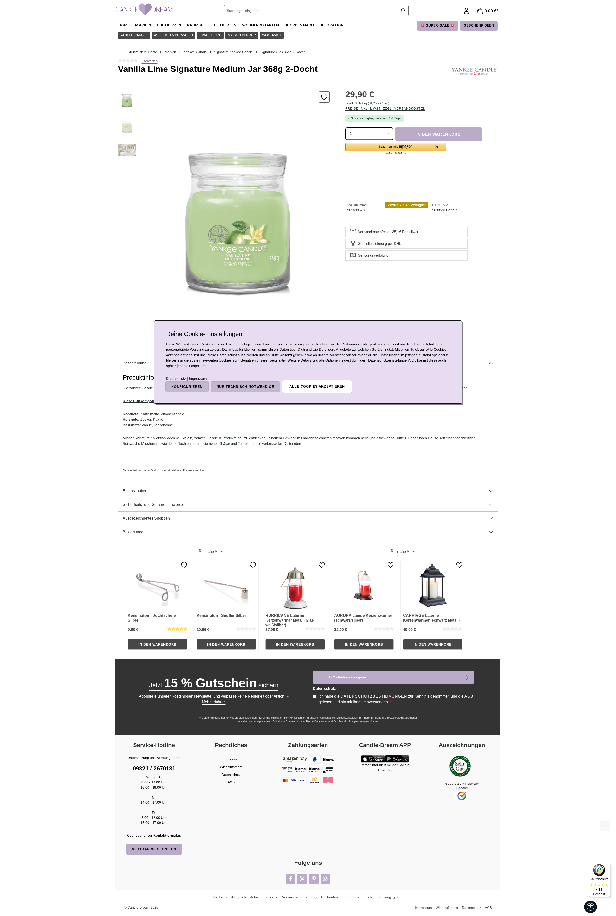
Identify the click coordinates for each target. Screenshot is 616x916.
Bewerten (150, 61)
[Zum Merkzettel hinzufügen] (324, 97)
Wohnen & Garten (260, 25)
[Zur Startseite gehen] (144, 9)
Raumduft (197, 25)
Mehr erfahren (214, 702)
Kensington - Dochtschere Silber (152, 617)
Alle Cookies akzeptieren (317, 386)
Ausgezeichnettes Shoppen (146, 518)
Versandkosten (294, 897)
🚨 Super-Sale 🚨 (437, 25)
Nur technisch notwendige (245, 386)
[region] (226, 211)
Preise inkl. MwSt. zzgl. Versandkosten (385, 108)
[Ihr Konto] (466, 11)
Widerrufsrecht (231, 767)
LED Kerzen (225, 25)
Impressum (231, 759)
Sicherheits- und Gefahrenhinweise (153, 505)
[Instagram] (325, 879)
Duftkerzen (169, 25)
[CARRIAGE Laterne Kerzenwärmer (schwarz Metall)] (433, 585)
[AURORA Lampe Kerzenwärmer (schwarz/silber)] (364, 585)
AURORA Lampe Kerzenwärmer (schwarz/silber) (363, 617)
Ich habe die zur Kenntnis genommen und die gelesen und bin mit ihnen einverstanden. (396, 699)
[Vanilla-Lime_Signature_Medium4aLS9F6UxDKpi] (238, 211)
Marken (143, 25)
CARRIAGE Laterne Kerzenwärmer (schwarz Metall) (431, 617)
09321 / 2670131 (154, 768)
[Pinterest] (314, 879)
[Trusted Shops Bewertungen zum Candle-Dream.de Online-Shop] (599, 880)
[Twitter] (302, 879)
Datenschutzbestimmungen (373, 696)
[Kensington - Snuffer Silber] (226, 585)
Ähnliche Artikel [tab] (212, 551)
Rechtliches (231, 745)
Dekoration (332, 25)
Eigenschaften (135, 491)
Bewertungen (134, 532)
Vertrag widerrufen (154, 849)
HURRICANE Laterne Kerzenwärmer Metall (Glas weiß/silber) (289, 620)
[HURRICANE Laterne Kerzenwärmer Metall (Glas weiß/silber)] (295, 585)
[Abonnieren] (467, 677)
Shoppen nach (299, 25)
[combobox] (311, 10)
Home (123, 25)
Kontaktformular (166, 835)
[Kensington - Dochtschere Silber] (157, 585)
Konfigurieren (187, 386)
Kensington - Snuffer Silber (221, 615)
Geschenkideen (478, 25)
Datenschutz (231, 774)
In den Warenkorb (439, 134)
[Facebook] (290, 879)
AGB (468, 696)
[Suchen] (403, 10)
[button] (395, 149)
